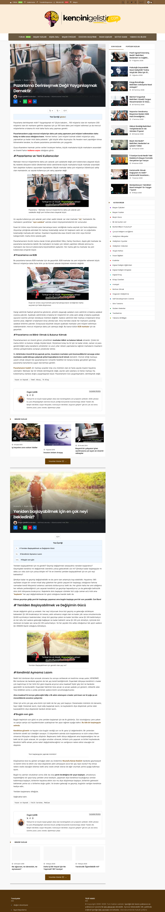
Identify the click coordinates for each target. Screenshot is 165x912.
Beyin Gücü (117, 217)
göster (62, 117)
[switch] (150, 2)
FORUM (17, 2)
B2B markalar (83, 326)
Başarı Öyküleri (69, 37)
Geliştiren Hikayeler (120, 236)
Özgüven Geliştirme (87, 37)
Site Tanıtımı (118, 303)
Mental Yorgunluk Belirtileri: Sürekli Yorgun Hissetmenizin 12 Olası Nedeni (140, 100)
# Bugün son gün (25, 560)
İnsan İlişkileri (105, 37)
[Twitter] (132, 2)
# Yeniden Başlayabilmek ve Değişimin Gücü (35, 548)
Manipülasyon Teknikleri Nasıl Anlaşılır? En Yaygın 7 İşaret (140, 187)
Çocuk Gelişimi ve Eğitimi (123, 231)
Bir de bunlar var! (119, 222)
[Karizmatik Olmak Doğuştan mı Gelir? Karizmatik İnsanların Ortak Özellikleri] (119, 174)
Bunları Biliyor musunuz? (122, 227)
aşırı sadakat (38, 222)
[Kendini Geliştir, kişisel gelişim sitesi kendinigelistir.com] (82, 19)
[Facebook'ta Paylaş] (15, 101)
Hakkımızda (31, 2)
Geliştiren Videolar (120, 246)
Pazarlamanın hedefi (22, 368)
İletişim (75, 2)
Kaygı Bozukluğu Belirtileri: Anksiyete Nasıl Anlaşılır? (141, 84)
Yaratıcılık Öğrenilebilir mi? (87, 898)
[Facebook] (128, 2)
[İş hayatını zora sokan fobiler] (26, 432)
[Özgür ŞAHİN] (22, 399)
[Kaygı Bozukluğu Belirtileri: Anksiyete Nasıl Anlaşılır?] (119, 86)
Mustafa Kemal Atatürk (72, 791)
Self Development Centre (123, 299)
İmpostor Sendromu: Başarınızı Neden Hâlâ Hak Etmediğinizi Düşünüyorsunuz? (139, 115)
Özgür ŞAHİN (23, 96)
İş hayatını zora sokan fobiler (24, 447)
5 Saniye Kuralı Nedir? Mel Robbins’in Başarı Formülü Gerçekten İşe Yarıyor (141, 158)
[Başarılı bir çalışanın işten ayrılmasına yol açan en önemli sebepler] (89, 432)
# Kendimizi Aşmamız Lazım (29, 554)
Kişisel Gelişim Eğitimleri (122, 265)
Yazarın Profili (95, 391)
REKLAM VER (62, 2)
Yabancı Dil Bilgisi (138, 37)
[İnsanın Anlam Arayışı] (58, 434)
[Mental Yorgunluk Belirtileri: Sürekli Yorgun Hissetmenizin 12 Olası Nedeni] (119, 101)
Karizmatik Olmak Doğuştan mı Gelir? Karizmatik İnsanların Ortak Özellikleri (139, 174)
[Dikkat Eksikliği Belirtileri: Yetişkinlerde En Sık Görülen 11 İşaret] (119, 130)
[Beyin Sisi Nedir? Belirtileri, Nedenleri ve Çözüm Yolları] (119, 145)
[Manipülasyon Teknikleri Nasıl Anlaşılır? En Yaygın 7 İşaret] (119, 189)
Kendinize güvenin (21, 730)
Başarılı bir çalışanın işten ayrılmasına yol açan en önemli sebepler (89, 451)
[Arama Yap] (123, 2)
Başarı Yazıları (39, 37)
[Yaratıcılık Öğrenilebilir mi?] (89, 884)
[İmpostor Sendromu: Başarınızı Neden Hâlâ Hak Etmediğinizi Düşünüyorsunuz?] (119, 115)
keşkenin (18, 594)
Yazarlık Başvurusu (45, 2)
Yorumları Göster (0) (57, 461)
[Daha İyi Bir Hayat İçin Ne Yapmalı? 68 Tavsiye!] (58, 884)
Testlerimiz (117, 313)
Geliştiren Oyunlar (120, 241)
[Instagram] (135, 2)
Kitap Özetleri (118, 279)
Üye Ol (141, 2)
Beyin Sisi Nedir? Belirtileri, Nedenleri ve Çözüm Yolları (139, 143)
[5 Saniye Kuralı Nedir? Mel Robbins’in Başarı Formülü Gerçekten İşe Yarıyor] (119, 160)
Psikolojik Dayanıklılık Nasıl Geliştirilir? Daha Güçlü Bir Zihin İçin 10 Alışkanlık (139, 71)
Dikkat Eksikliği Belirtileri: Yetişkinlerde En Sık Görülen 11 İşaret (140, 128)
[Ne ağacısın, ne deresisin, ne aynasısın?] (26, 888)
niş (80, 219)
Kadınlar (116, 260)
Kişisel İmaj (54, 37)
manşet (116, 284)
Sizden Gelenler (119, 308)
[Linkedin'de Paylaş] (35, 101)
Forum (24, 37)
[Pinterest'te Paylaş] (30, 101)
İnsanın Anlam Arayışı (53, 452)
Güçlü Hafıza (118, 251)
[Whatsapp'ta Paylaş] (25, 101)
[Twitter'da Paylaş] (20, 101)
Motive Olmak (121, 37)
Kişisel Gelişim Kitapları (122, 270)
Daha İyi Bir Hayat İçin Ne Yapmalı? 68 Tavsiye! (55, 899)
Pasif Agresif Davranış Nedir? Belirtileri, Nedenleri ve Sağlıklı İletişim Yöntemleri (139, 56)
